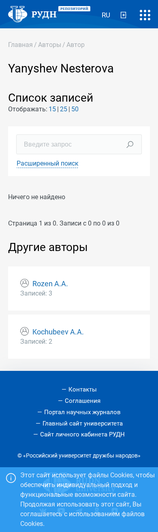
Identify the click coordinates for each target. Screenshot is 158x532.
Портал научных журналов (82, 412)
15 (52, 109)
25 (63, 109)
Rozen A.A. (50, 284)
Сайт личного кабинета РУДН (82, 434)
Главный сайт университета (83, 423)
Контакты (82, 389)
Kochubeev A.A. (58, 332)
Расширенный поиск (48, 163)
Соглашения (82, 400)
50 (75, 109)
